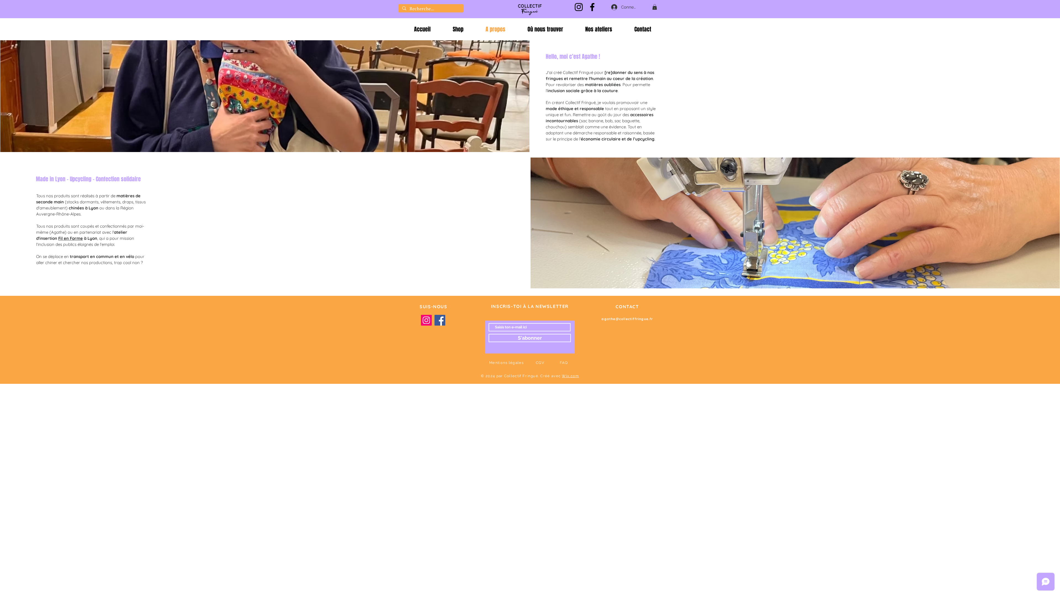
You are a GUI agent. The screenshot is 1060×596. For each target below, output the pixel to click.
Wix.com (570, 376)
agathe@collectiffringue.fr (627, 319)
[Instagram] (578, 7)
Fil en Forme (70, 238)
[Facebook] (592, 7)
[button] (654, 7)
